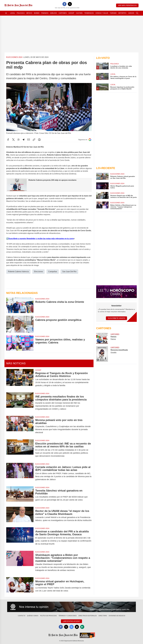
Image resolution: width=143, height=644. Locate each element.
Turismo (113, 13)
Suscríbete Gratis (116, 318)
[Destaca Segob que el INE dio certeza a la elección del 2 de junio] (102, 195)
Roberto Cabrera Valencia (18, 271)
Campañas (52, 271)
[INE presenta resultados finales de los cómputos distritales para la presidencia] (20, 402)
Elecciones (38, 271)
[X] (70, 4)
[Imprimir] (39, 139)
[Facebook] (64, 4)
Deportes (122, 13)
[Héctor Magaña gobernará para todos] (102, 185)
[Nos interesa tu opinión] (71, 607)
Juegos (131, 13)
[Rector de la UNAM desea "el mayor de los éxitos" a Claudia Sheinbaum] (20, 516)
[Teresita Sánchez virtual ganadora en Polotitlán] (20, 495)
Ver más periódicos (127, 5)
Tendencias (89, 13)
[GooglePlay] (82, 627)
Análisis (53, 13)
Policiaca (21, 13)
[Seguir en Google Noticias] (90, 139)
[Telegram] (23, 139)
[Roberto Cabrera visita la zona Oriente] (20, 305)
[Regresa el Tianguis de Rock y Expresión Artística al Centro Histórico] (20, 379)
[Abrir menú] (6, 13)
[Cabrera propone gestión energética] (20, 324)
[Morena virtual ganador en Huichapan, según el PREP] (20, 586)
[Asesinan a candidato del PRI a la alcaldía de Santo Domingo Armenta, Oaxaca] (20, 537)
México (29, 13)
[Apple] (77, 627)
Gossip (71, 13)
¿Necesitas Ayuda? (71, 621)
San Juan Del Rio (69, 271)
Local (12, 13)
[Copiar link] (34, 139)
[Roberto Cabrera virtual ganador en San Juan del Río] (102, 176)
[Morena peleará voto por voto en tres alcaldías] (20, 426)
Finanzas (44, 13)
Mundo (36, 13)
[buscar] (137, 13)
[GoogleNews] (71, 627)
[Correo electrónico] (28, 139)
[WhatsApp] (18, 139)
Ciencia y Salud (102, 13)
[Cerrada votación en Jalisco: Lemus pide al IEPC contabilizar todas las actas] (20, 473)
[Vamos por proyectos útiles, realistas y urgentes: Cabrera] (20, 343)
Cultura (79, 13)
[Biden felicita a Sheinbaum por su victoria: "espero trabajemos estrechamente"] (102, 205)
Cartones (63, 13)
